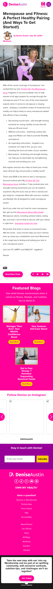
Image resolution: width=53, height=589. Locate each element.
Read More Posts (12, 274)
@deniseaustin (26, 439)
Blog (5, 268)
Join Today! (27, 578)
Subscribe (42, 458)
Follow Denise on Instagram (26, 395)
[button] (2, 417)
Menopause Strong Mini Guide (30, 212)
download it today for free (26, 223)
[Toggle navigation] (48, 4)
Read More (14, 342)
